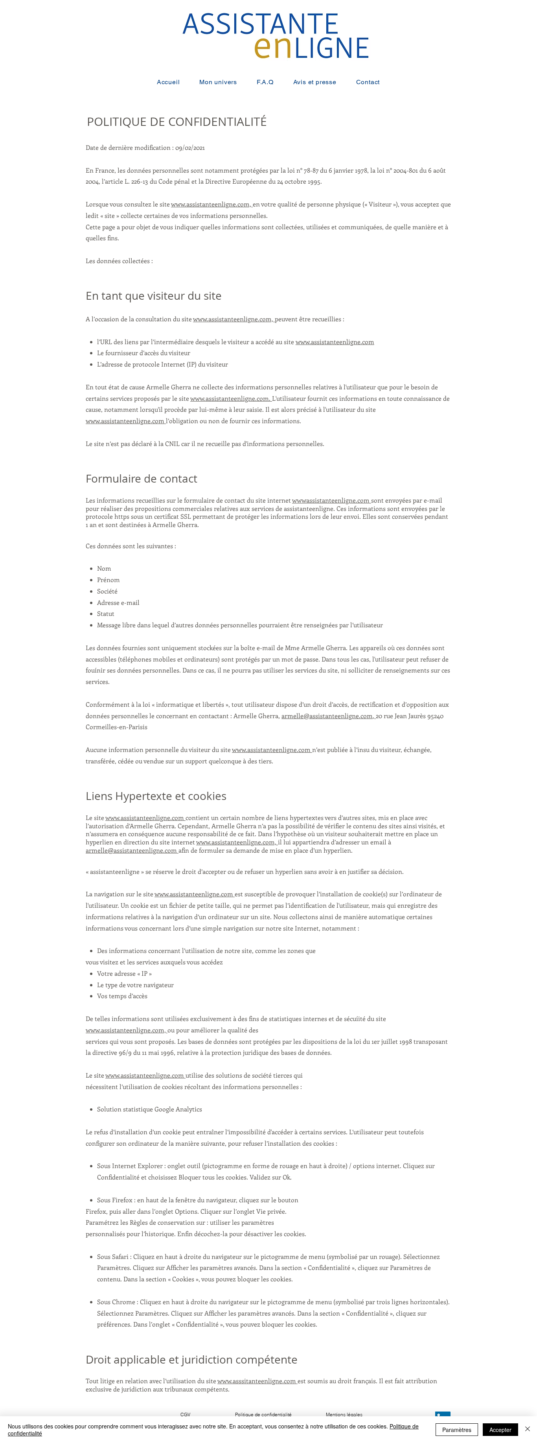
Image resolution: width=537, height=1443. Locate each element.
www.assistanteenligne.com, (212, 204)
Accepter (500, 1430)
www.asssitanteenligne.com (257, 1381)
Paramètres (456, 1430)
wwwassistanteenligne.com (331, 500)
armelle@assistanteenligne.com (327, 715)
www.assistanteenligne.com (335, 341)
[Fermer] (527, 1430)
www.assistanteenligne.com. (231, 398)
